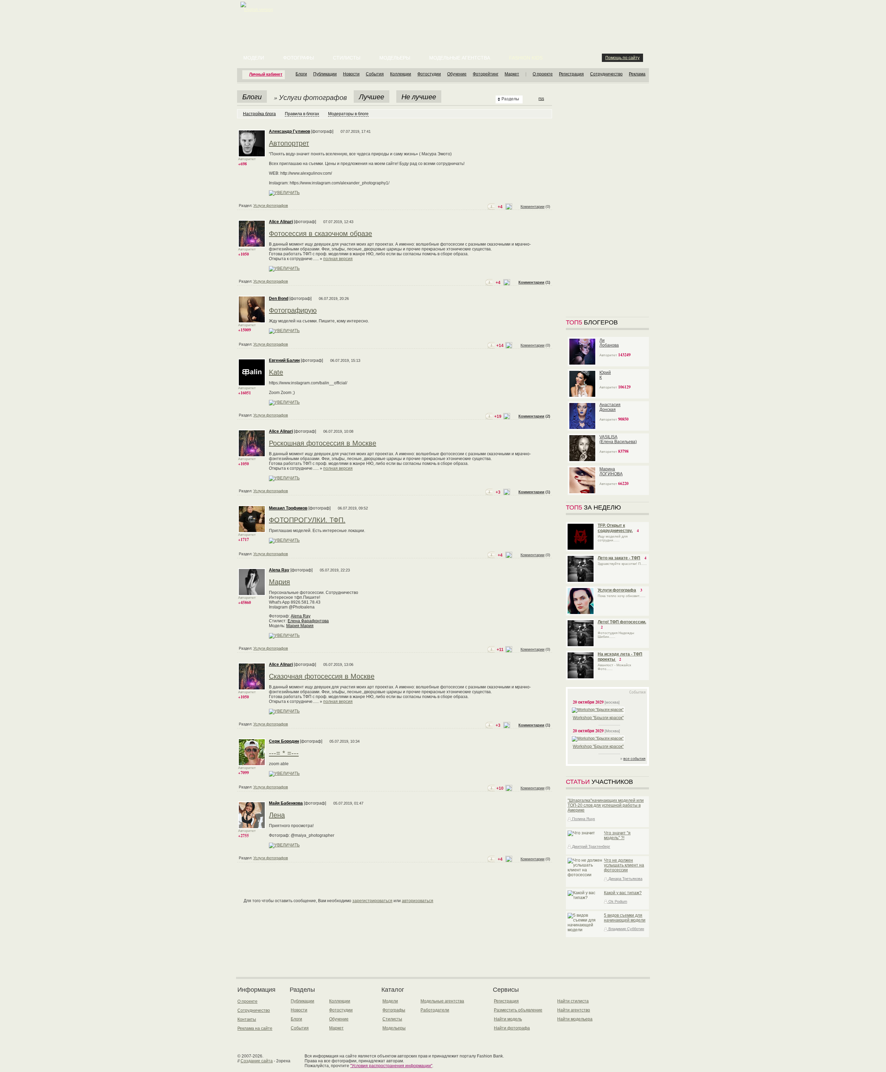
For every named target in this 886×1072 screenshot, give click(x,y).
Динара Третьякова (624, 879)
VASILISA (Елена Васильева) (618, 439)
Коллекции (400, 74)
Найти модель (508, 1019)
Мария (279, 582)
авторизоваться (417, 900)
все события (634, 759)
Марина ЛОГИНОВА (611, 471)
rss (541, 98)
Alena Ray (300, 616)
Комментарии (532, 206)
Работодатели (435, 1010)
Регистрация (571, 74)
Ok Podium (617, 901)
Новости (351, 74)
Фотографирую (293, 310)
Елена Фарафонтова (308, 621)
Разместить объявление (518, 1010)
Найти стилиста (573, 1001)
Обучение (457, 74)
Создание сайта (257, 1061)
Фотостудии (429, 74)
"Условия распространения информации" (391, 1065)
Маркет (512, 74)
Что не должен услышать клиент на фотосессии (624, 865)
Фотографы (298, 58)
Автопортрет (289, 143)
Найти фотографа (512, 1028)
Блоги (301, 74)
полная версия (338, 258)
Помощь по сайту (622, 57)
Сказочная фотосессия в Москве (321, 676)
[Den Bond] (251, 321)
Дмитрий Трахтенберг (590, 846)
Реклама (637, 74)
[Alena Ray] (251, 594)
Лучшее (371, 96)
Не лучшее (418, 96)
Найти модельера (575, 1019)
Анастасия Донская (610, 407)
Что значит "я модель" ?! (617, 835)
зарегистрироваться (372, 900)
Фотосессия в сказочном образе (320, 233)
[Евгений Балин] (251, 384)
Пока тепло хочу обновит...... (621, 596)
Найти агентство (573, 1010)
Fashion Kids (526, 58)
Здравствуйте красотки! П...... (622, 564)
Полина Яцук (583, 819)
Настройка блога (259, 113)
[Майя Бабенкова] (251, 827)
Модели (253, 58)
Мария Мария (300, 625)
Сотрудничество (606, 74)
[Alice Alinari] (251, 246)
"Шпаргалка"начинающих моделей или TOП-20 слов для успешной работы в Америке (606, 805)
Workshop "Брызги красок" (598, 717)
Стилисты (346, 58)
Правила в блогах (302, 113)
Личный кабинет (265, 74)
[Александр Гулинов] (251, 155)
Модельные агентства (459, 58)
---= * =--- (284, 753)
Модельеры (394, 58)
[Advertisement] (444, 17)
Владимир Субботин (625, 929)
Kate (276, 372)
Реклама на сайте (254, 1028)
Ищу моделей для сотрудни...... (612, 538)
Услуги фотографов (270, 205)
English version (258, 9)
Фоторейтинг (485, 74)
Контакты (246, 1019)
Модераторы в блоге (348, 113)
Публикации (325, 74)
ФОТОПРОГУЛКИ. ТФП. (307, 520)
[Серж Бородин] (251, 764)
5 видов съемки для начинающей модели (624, 918)
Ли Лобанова (609, 343)
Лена (277, 815)
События (375, 74)
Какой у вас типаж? (623, 892)
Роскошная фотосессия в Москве (322, 443)
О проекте (543, 74)
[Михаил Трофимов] (251, 531)
